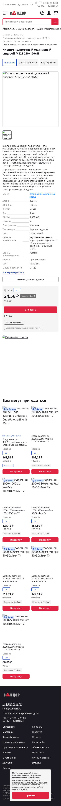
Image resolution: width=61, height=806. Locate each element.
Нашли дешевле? (14, 322)
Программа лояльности (15, 747)
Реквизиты (38, 752)
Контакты (37, 726)
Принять (31, 795)
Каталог (5, 13)
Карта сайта (38, 742)
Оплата (6, 767)
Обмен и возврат (41, 747)
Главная (6, 34)
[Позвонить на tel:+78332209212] (41, 13)
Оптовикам (9, 726)
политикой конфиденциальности (26, 778)
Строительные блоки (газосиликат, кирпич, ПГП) (25, 38)
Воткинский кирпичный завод (43, 195)
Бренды (7, 752)
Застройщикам (11, 737)
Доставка (23, 4)
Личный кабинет (41, 757)
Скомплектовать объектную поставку (23, 327)
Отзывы (36, 762)
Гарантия (37, 731)
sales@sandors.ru (12, 708)
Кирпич (6, 41)
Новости (36, 737)
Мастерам (8, 731)
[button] (55, 21)
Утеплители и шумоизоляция (18, 28)
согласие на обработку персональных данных (29, 783)
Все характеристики (13, 272)
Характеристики (28, 62)
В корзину (30, 309)
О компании (9, 4)
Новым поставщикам (14, 742)
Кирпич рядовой (21, 41)
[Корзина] (55, 13)
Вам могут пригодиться (30, 279)
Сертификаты (48, 62)
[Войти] (48, 13)
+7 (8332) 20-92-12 (12, 704)
